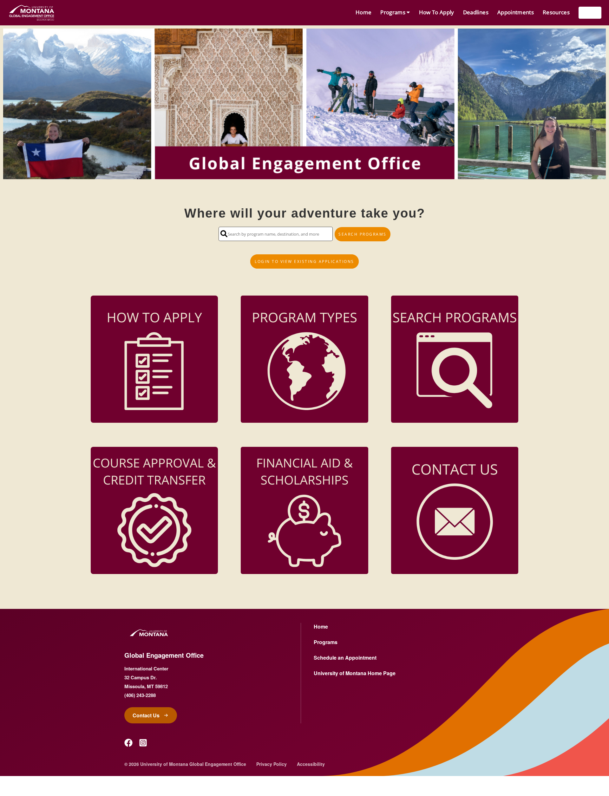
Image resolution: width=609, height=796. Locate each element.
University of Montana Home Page (355, 673)
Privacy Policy (271, 764)
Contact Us (146, 715)
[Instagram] (143, 743)
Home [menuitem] (363, 12)
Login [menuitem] (590, 12)
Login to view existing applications (304, 261)
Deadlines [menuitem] (475, 12)
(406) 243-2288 (140, 695)
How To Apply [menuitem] (436, 12)
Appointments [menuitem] (515, 12)
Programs (325, 642)
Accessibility (311, 764)
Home (321, 626)
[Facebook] (128, 743)
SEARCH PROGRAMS (362, 234)
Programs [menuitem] (393, 12)
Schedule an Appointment (345, 657)
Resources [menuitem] (556, 12)
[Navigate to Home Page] (31, 12)
